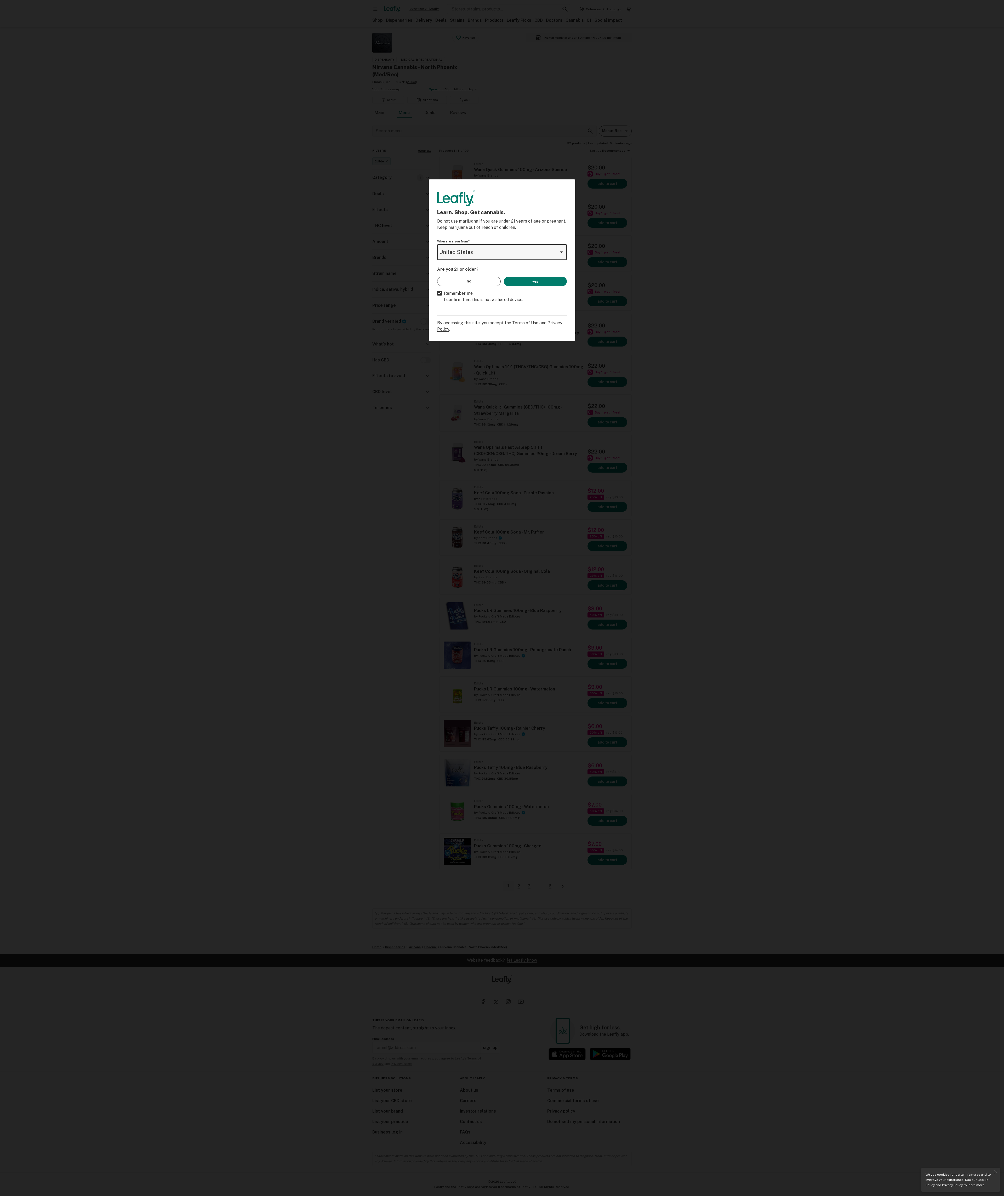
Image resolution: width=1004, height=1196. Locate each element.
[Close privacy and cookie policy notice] (996, 1172)
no (469, 281)
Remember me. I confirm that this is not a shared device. (483, 296)
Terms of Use (525, 322)
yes (535, 281)
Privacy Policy (952, 1185)
